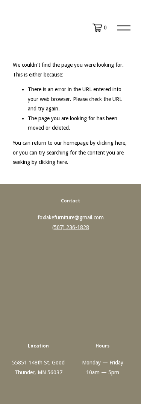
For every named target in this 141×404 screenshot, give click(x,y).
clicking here (111, 143)
